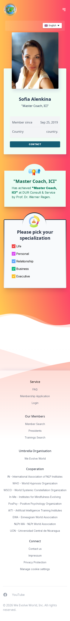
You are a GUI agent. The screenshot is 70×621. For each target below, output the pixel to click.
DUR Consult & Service (38, 192)
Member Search (35, 424)
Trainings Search (35, 437)
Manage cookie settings (35, 569)
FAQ (35, 389)
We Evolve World (35, 458)
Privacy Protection (35, 562)
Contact (35, 144)
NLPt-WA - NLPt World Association (35, 524)
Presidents (35, 430)
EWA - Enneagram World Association (35, 517)
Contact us (35, 548)
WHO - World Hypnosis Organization (35, 483)
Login (35, 402)
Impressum (35, 555)
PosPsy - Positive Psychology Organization (35, 503)
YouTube (18, 594)
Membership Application (35, 396)
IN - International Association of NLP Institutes (35, 476)
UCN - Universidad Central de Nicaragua (35, 530)
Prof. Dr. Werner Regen (33, 197)
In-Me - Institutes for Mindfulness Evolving (35, 496)
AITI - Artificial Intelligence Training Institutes (35, 510)
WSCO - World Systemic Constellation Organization (35, 490)
